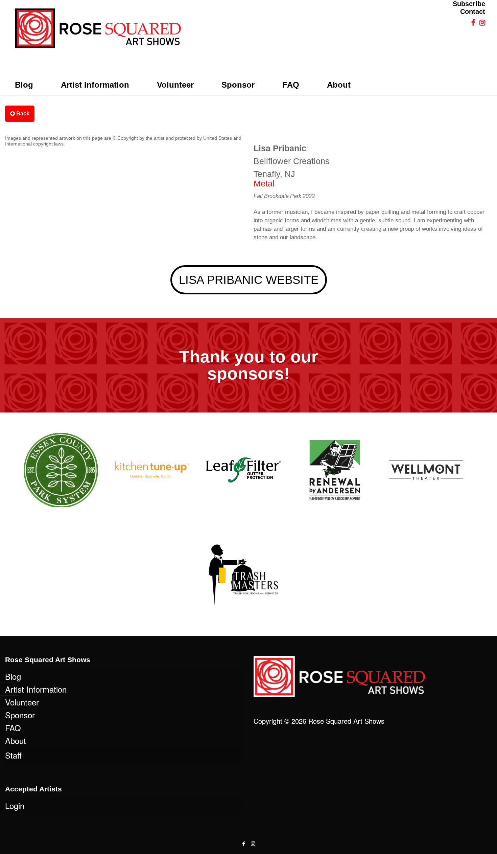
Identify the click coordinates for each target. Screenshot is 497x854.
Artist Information (36, 689)
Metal (264, 183)
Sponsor (20, 715)
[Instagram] (253, 843)
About (15, 740)
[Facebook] (243, 843)
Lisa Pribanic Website (248, 279)
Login (14, 805)
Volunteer (22, 702)
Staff (13, 755)
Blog (13, 676)
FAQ (13, 728)
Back (22, 113)
